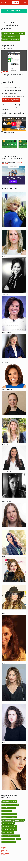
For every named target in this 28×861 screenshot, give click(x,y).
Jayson (18, 838)
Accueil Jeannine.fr (5, 846)
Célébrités (15, 2)
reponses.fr (5, 39)
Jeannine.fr (4, 2)
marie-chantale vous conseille (9, 829)
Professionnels (4, 850)
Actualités (3, 847)
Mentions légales (5, 853)
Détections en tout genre (8, 804)
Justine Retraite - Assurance (8, 835)
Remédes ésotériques (7, 820)
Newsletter (3, 856)
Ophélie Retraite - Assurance (8, 807)
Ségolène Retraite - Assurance (9, 814)
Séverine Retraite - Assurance (9, 817)
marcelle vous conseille (7, 832)
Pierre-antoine (10, 823)
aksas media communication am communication (13, 33)
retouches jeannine (14, 39)
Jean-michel (11, 838)
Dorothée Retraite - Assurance (9, 801)
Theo (3, 823)
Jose (18, 835)
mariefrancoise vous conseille (9, 826)
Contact (3, 854)
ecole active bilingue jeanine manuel (10, 36)
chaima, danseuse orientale (8, 842)
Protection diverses (6, 811)
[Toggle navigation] (25, 2)
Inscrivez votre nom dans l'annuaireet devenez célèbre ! (11, 100)
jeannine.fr (5, 71)
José (17, 804)
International (4, 851)
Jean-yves (4, 838)
